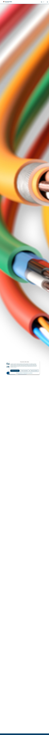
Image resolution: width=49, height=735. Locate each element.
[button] (7, 2)
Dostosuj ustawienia (34, 370)
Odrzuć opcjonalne (24, 370)
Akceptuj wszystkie (15, 370)
